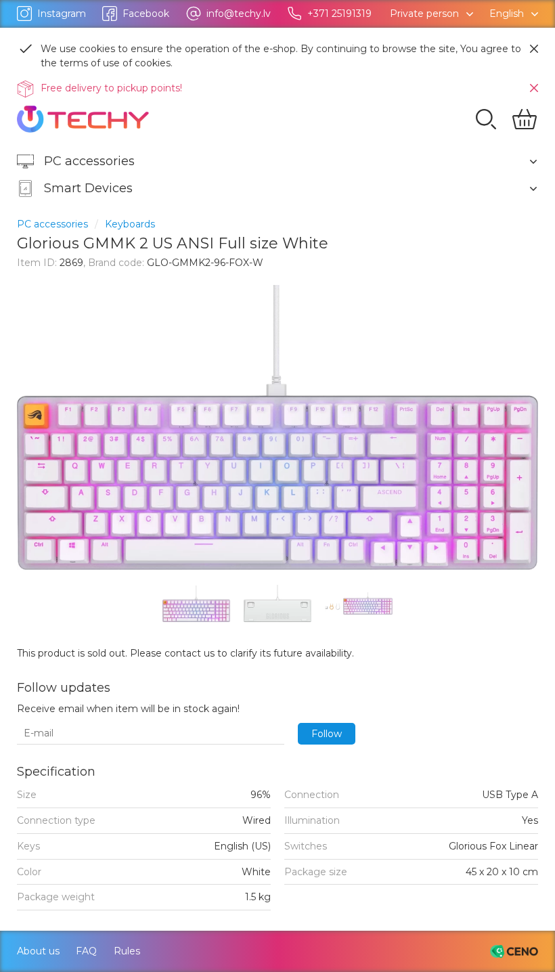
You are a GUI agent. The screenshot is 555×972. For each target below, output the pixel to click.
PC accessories (52, 224)
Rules (127, 951)
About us (38, 951)
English (506, 13)
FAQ (86, 951)
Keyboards (130, 224)
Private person (424, 13)
